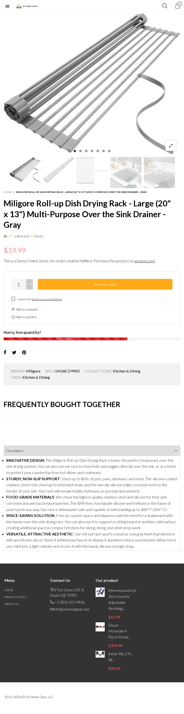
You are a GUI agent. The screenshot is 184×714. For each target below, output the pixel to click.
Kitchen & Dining (126, 371)
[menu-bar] (9, 6)
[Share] (5, 352)
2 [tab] (80, 151)
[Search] (164, 6)
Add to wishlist (26, 317)
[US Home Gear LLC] (27, 6)
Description (14, 451)
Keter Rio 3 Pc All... (120, 656)
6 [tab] (103, 151)
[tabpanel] (92, 84)
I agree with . (39, 299)
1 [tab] (75, 151)
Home (9, 590)
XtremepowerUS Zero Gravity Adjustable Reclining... (121, 599)
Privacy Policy (16, 597)
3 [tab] (86, 151)
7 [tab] (109, 151)
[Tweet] (14, 352)
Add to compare (26, 309)
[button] (6, 172)
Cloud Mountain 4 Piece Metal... (119, 631)
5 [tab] (98, 151)
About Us (12, 604)
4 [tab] (92, 151)
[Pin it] (24, 352)
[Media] (171, 145)
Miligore (33, 371)
